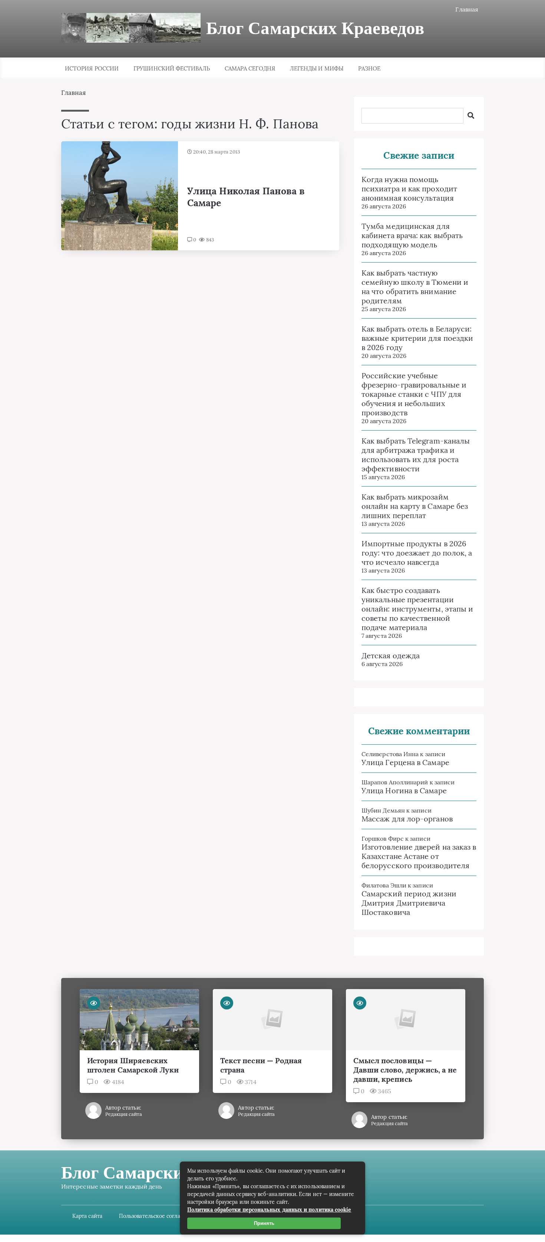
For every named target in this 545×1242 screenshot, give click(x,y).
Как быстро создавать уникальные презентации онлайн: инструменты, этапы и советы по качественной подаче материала (417, 609)
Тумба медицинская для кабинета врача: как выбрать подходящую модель (412, 235)
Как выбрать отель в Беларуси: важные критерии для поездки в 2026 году (417, 338)
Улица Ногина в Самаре (404, 790)
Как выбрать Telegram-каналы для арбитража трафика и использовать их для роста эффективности (415, 454)
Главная (466, 9)
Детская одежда (390, 655)
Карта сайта (87, 1216)
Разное (369, 68)
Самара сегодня (250, 68)
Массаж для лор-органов (407, 818)
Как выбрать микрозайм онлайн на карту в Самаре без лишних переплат (414, 506)
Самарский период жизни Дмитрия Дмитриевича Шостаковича (408, 903)
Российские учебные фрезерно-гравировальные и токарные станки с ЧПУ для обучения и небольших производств (413, 394)
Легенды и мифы (316, 68)
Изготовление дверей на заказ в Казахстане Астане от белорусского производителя (418, 856)
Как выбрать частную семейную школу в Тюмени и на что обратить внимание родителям (414, 286)
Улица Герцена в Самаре (405, 762)
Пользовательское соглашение (158, 1216)
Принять (264, 1223)
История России (92, 68)
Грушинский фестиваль (171, 68)
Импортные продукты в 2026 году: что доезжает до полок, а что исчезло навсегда (416, 553)
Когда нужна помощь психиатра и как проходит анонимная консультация (409, 188)
